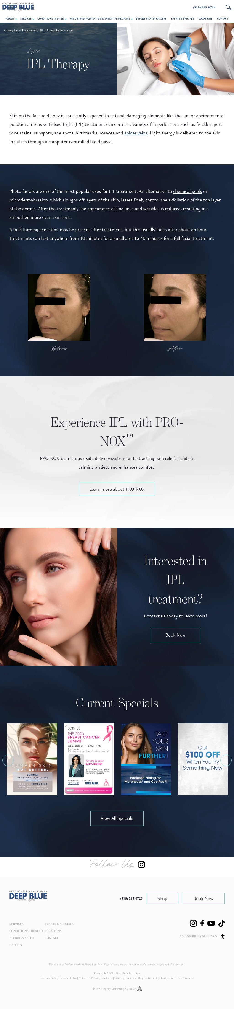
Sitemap (119, 978)
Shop (162, 898)
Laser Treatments (25, 30)
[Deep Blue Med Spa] (28, 902)
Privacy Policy (49, 978)
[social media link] (193, 923)
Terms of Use (68, 978)
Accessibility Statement (142, 978)
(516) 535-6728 (131, 898)
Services (16, 923)
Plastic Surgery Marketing (108, 989)
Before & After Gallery (151, 19)
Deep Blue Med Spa (97, 964)
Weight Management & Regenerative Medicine (100, 19)
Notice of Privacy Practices (95, 978)
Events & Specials (182, 19)
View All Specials (117, 818)
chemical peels (187, 191)
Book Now (175, 635)
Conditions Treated (50, 19)
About (10, 19)
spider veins (136, 133)
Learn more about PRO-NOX (117, 489)
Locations (205, 19)
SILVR (133, 989)
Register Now (89, 762)
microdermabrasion (28, 200)
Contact (222, 19)
